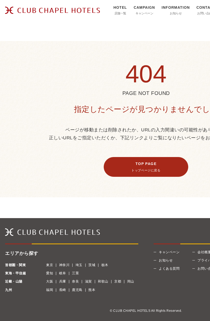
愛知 (49, 273)
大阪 (49, 281)
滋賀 (88, 281)
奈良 (75, 281)
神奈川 (64, 265)
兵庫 (62, 281)
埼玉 (79, 265)
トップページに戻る (145, 170)
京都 (117, 281)
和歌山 (103, 281)
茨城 (91, 265)
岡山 (130, 281)
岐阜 (62, 273)
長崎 (62, 290)
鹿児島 (77, 290)
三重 (75, 273)
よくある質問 (169, 268)
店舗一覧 (120, 13)
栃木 (104, 265)
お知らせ (176, 13)
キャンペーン (144, 13)
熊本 (91, 290)
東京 (49, 265)
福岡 (49, 290)
